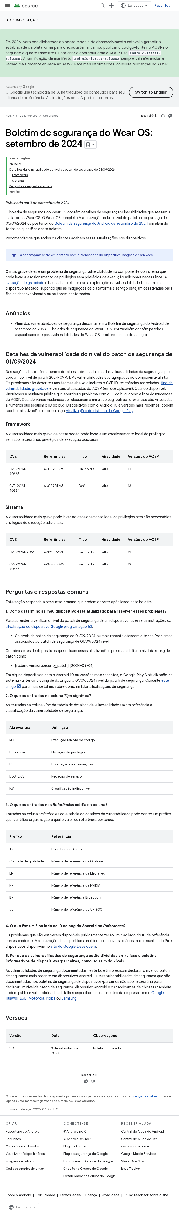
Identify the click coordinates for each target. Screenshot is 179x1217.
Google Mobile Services (138, 1154)
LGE (23, 998)
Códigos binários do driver (25, 1168)
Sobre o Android (18, 1195)
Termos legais (70, 1195)
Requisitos (13, 1139)
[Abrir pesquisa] (103, 5)
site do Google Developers (73, 946)
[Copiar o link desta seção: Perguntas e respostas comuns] (93, 592)
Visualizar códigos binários (25, 1154)
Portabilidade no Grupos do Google (89, 1176)
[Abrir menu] (7, 5)
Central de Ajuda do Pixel (139, 1139)
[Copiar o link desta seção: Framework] (34, 424)
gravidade (40, 388)
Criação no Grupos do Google (85, 1168)
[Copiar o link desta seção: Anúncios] (35, 314)
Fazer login (164, 5)
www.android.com (135, 1146)
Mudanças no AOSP (149, 64)
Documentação (22, 20)
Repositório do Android (22, 1131)
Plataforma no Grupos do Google (88, 1161)
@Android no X (74, 1131)
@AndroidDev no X (77, 1139)
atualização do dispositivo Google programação (46, 626)
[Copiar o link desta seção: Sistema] (27, 507)
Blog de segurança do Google (85, 1154)
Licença (91, 1195)
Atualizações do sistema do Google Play (99, 411)
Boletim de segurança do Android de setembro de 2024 (101, 223)
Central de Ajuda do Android (142, 1131)
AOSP (10, 116)
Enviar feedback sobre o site (146, 1195)
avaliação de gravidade (25, 283)
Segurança (51, 116)
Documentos (28, 116)
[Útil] (162, 115)
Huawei (12, 998)
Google (157, 993)
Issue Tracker (130, 1168)
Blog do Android (75, 1146)
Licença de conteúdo (145, 1096)
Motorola (36, 998)
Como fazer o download (24, 1146)
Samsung (69, 998)
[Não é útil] (169, 115)
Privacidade (110, 1195)
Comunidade (45, 1195)
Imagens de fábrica (20, 1161)
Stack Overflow (132, 1161)
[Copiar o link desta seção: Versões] (32, 1018)
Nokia (50, 998)
